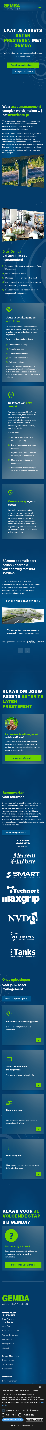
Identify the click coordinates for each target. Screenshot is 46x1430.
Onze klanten (7, 1339)
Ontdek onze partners (14, 832)
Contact (5, 1348)
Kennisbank (7, 1369)
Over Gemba (7, 1326)
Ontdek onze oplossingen (22, 65)
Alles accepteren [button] (12, 1420)
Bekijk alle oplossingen (15, 999)
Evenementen (8, 1360)
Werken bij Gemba (10, 1335)
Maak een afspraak (22, 758)
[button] (23, 1425)
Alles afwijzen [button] (34, 1420)
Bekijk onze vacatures (22, 1265)
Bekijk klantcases (23, 72)
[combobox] (40, 1387)
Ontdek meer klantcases (22, 601)
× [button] (42, 1387)
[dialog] (23, 1407)
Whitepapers (7, 1364)
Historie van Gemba (10, 1330)
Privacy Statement (9, 1381)
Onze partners (8, 1344)
